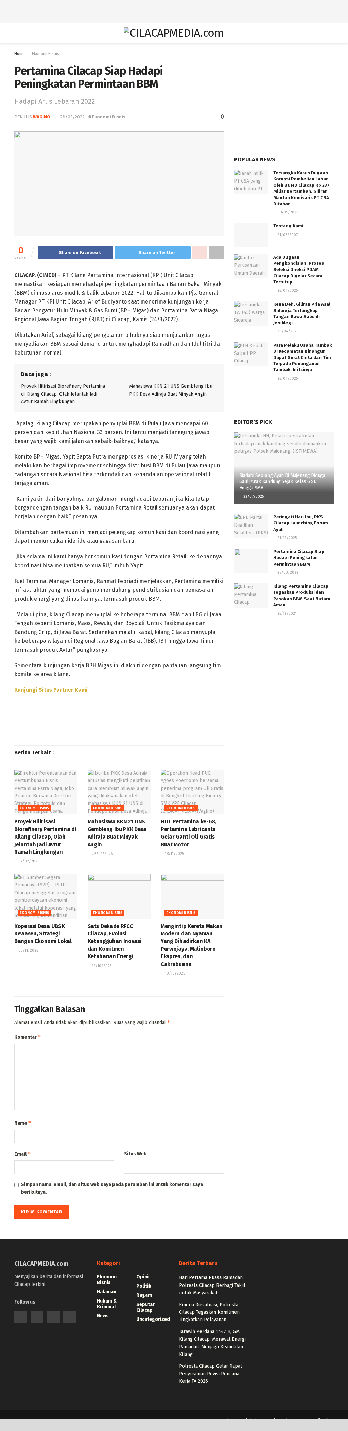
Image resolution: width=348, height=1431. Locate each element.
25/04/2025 (287, 290)
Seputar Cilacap (145, 1307)
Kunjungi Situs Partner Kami (51, 690)
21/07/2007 (287, 234)
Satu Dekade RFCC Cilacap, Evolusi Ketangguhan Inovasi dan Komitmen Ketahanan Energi (115, 941)
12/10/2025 (101, 966)
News (103, 1316)
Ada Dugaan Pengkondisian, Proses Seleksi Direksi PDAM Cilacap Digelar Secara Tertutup (298, 270)
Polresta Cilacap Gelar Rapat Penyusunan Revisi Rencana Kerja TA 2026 (210, 1373)
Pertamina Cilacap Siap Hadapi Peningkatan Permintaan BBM (298, 557)
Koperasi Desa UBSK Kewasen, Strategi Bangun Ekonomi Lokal (43, 934)
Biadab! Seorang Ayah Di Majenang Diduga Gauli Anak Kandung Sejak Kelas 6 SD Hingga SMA (282, 481)
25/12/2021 (286, 613)
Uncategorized (153, 1319)
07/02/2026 (28, 861)
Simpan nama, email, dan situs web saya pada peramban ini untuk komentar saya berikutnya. (112, 1188)
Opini (142, 1277)
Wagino (41, 116)
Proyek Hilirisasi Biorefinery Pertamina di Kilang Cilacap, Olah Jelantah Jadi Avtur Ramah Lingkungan (63, 393)
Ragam (144, 1295)
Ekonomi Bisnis (45, 53)
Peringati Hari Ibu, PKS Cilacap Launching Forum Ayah (300, 523)
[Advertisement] (174, 10)
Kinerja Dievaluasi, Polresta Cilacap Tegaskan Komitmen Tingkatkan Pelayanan (209, 1312)
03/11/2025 (27, 950)
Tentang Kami (288, 225)
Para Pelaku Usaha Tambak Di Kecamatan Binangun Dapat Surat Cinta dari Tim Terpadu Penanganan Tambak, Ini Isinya (302, 358)
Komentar (27, 1037)
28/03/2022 (72, 116)
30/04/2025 (287, 331)
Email (22, 1154)
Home (19, 53)
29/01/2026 (102, 853)
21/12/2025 (286, 538)
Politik (143, 1286)
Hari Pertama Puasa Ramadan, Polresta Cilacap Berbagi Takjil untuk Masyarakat (212, 1285)
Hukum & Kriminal (107, 1304)
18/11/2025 (174, 853)
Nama (22, 1123)
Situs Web (135, 1154)
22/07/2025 (253, 496)
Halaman (106, 1292)
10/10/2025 (174, 973)
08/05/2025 (287, 212)
